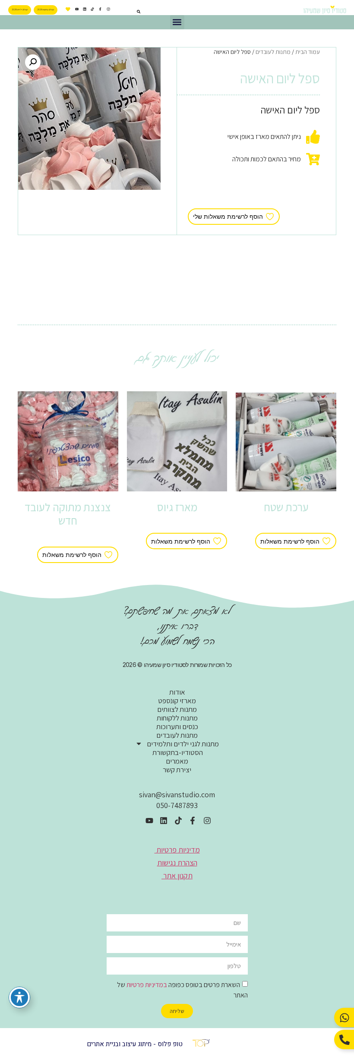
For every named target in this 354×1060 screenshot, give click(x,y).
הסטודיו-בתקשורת (177, 752)
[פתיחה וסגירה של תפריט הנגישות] (19, 997)
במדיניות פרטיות (146, 984)
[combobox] (128, 11)
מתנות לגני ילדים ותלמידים (183, 743)
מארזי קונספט (177, 700)
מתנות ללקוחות (177, 718)
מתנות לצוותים (177, 709)
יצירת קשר (177, 769)
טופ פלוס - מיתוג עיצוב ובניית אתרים (135, 1044)
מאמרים (177, 761)
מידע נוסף (286, 525)
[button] (177, 22)
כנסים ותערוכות (177, 726)
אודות (177, 692)
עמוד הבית (307, 52)
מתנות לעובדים (273, 52)
